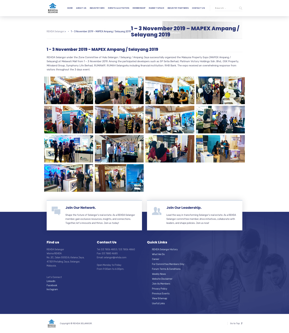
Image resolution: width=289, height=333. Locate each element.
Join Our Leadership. (184, 207)
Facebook (52, 285)
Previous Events (161, 293)
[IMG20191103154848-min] (220, 119)
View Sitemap (159, 298)
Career (155, 259)
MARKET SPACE (156, 8)
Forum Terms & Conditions (166, 269)
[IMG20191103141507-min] (68, 178)
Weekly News (159, 274)
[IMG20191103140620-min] (119, 178)
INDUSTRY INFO (97, 8)
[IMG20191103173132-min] (220, 90)
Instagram (52, 289)
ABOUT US (81, 8)
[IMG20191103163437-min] (68, 119)
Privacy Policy (159, 288)
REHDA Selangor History (165, 249)
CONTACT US (198, 8)
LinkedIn (51, 281)
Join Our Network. (80, 207)
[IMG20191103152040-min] (170, 149)
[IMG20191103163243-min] (119, 119)
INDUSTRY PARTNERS (178, 8)
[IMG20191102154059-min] (119, 90)
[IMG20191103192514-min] (170, 90)
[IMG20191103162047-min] (170, 119)
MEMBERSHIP (139, 8)
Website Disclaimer (162, 279)
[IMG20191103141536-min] (220, 149)
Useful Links (158, 303)
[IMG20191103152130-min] (68, 149)
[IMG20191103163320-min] (68, 90)
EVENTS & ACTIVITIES (118, 8)
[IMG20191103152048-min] (119, 149)
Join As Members (161, 283)
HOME (70, 8)
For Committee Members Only (168, 264)
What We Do (158, 254)
